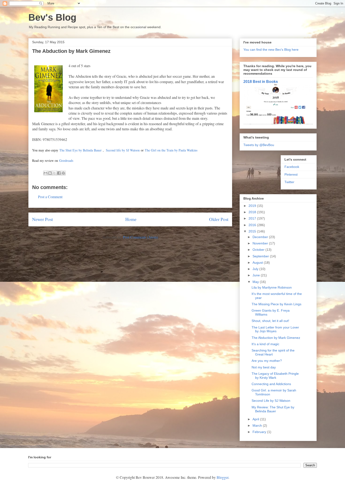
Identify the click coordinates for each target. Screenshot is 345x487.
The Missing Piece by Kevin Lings (276, 304)
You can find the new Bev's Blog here (271, 49)
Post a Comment (50, 196)
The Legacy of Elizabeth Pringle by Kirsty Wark (275, 375)
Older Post (218, 219)
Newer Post (42, 219)
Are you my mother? (267, 361)
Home (131, 219)
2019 (253, 206)
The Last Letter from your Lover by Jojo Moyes (275, 329)
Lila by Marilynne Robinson (272, 287)
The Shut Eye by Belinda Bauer (80, 150)
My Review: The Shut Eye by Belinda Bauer (273, 409)
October (259, 249)
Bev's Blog (52, 17)
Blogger (222, 477)
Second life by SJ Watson (123, 150)
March (258, 425)
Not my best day (264, 367)
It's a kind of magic (265, 344)
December (261, 237)
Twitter (289, 182)
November (261, 243)
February (260, 432)
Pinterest (291, 174)
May (256, 282)
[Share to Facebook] (59, 173)
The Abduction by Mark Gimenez (276, 338)
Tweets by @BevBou (258, 145)
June (257, 275)
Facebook (291, 167)
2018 (253, 212)
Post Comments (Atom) (140, 237)
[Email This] (45, 173)
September (261, 256)
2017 (253, 218)
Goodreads (66, 160)
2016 (253, 225)
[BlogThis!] (50, 173)
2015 (253, 231)
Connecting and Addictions (271, 384)
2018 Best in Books (260, 81)
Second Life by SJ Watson (271, 400)
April (256, 419)
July (256, 269)
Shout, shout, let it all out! (270, 321)
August (258, 262)
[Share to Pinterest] (63, 173)
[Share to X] (54, 173)
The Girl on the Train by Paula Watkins (171, 150)
